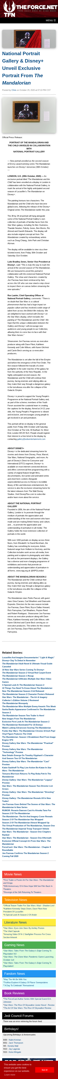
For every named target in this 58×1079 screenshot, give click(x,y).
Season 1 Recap (18, 676)
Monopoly (15, 703)
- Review (29, 1005)
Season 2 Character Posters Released (28, 694)
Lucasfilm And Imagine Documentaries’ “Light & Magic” (28, 657)
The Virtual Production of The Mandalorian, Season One (28, 825)
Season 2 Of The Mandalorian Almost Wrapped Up (25, 822)
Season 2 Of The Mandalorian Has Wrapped (22, 819)
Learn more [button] (9, 1075)
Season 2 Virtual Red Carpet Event (26, 673)
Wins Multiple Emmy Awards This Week (29, 706)
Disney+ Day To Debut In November (19, 660)
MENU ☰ (51, 20)
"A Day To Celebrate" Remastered (19, 985)
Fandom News (14, 973)
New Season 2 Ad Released (23, 691)
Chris (14, 90)
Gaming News (14, 945)
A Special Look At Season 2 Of (20, 915)
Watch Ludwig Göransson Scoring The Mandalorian (26, 728)
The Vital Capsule (12, 931)
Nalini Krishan (15, 1040)
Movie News (13, 874)
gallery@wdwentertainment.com (31, 439)
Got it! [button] (45, 1070)
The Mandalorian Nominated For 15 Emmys (22, 725)
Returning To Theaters (22, 892)
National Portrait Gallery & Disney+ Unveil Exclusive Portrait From (23, 68)
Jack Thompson (16, 1043)
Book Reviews (14, 993)
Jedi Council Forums (18, 1016)
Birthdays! (11, 1029)
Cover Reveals (27, 816)
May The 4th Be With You (15, 979)
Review (27, 1008)
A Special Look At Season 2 (23, 685)
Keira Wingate (15, 1052)
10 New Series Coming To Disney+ (23, 670)
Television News (15, 900)
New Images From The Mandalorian (18, 718)
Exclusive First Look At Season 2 (25, 721)
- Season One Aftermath (27, 838)
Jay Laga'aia (14, 1049)
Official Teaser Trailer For (29, 905)
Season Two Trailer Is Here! (23, 715)
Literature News (15, 922)
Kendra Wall (13, 1046)
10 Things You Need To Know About (27, 688)
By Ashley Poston (24, 928)
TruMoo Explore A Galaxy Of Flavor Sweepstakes (26, 982)
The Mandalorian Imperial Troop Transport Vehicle (25, 829)
